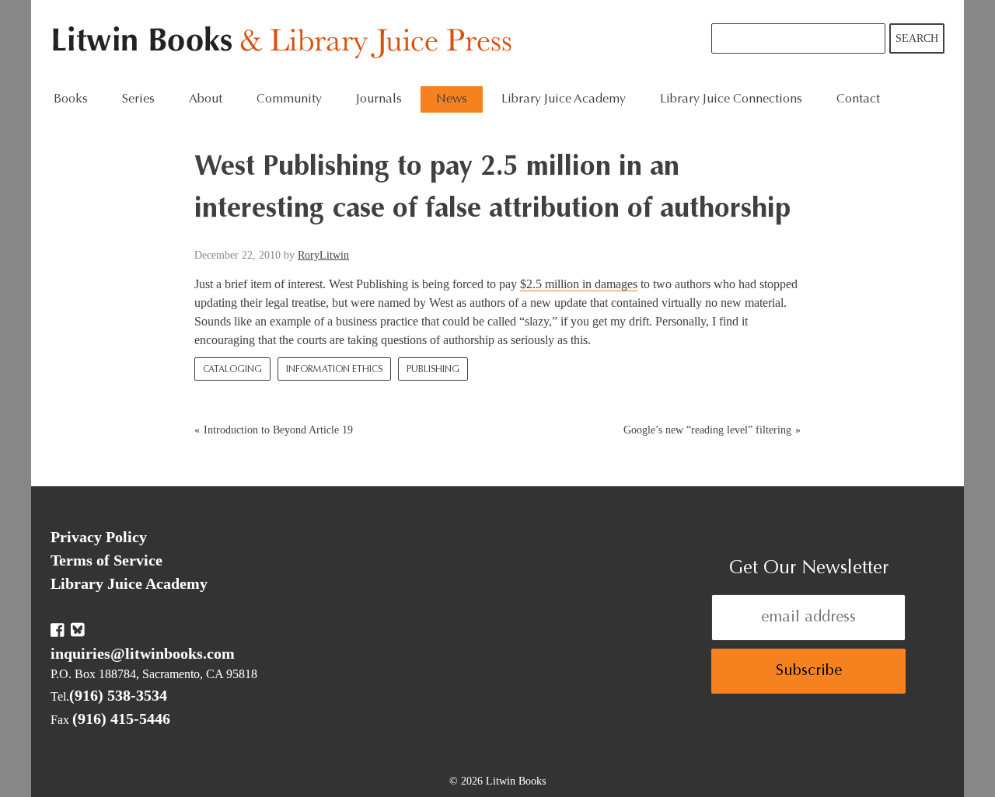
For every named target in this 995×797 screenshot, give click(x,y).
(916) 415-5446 (121, 718)
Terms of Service (106, 560)
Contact (858, 99)
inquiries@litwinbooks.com (143, 653)
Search (917, 38)
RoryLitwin (323, 255)
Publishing (433, 369)
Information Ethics (334, 369)
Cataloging (232, 369)
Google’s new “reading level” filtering (707, 430)
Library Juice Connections (731, 99)
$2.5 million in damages (578, 284)
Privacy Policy (99, 536)
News (451, 99)
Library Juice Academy (563, 99)
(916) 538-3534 (118, 695)
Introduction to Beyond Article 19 (278, 430)
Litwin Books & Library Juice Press (286, 43)
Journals (379, 99)
